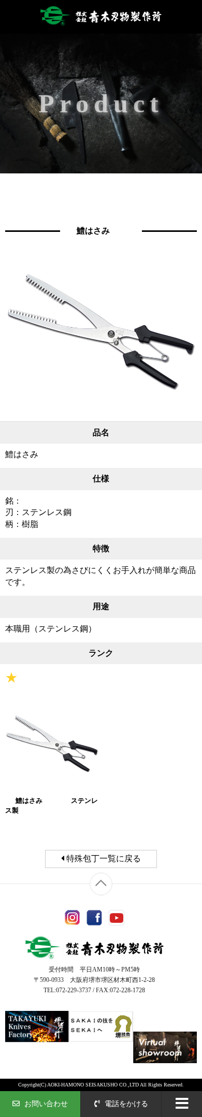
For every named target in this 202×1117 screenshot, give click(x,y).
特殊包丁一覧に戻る (102, 858)
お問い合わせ (45, 1104)
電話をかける (125, 1104)
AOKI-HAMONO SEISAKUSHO (82, 1084)
